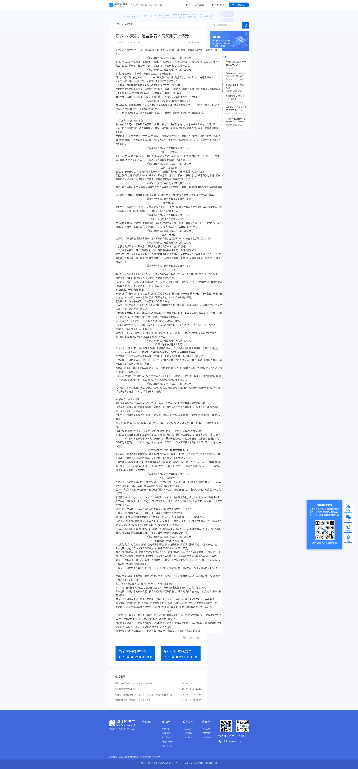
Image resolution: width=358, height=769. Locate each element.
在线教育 (128, 556)
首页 (188, 5)
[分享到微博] (191, 638)
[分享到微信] (184, 638)
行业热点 (128, 24)
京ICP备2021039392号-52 (205, 763)
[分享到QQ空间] (197, 638)
